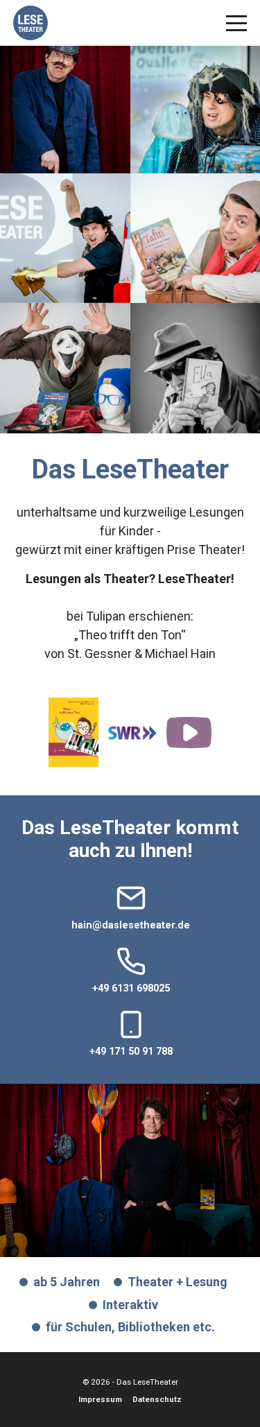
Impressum (100, 1399)
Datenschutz (157, 1399)
